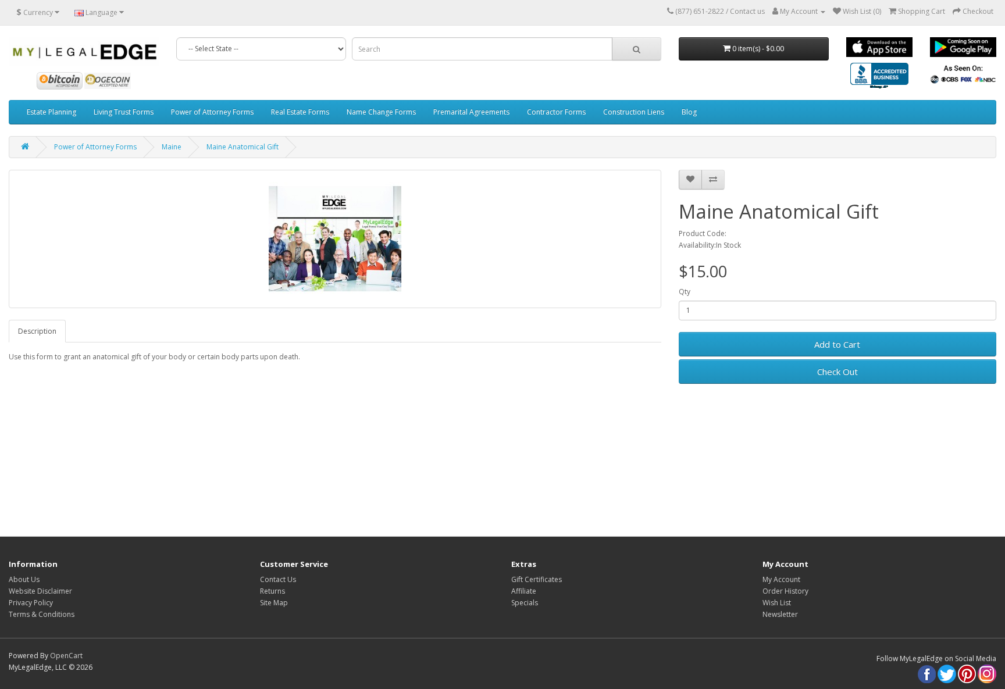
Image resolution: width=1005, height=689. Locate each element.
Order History (785, 591)
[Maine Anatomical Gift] (335, 239)
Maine (171, 147)
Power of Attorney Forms (212, 112)
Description (37, 331)
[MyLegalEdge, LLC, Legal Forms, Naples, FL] (879, 77)
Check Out (837, 371)
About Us (24, 579)
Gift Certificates (536, 579)
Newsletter (780, 614)
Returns (272, 591)
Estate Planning (51, 112)
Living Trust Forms (124, 112)
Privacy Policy (31, 603)
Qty (684, 292)
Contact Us (278, 579)
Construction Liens (633, 112)
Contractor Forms (556, 112)
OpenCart (66, 656)
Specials (524, 603)
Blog (689, 112)
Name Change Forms (381, 112)
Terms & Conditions (41, 614)
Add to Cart (837, 344)
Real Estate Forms (300, 112)
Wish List (776, 603)
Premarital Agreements (471, 112)
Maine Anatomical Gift (242, 147)
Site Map (274, 603)
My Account (781, 579)
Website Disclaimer (40, 591)
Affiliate (523, 591)
